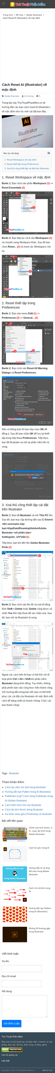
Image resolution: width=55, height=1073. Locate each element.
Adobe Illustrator (12, 96)
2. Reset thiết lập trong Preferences (21, 164)
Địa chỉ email (9, 976)
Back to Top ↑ (47, 1070)
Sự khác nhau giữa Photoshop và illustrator (28, 814)
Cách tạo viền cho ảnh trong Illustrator (25, 787)
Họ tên (5, 961)
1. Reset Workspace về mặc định (20, 160)
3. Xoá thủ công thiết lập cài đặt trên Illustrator (26, 168)
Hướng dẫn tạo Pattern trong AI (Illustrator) (28, 791)
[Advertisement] (27, 50)
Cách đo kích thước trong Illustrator (24, 809)
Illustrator (14, 773)
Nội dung (7, 991)
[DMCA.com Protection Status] (12, 1049)
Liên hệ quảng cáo (10, 1055)
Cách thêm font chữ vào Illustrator (23, 805)
